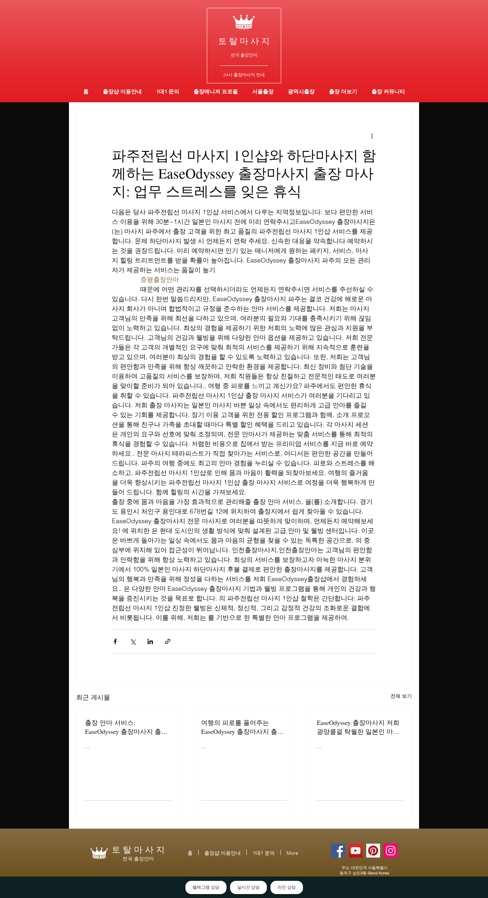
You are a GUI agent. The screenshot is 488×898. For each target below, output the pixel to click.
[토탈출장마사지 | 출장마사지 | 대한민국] (356, 851)
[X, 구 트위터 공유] (132, 641)
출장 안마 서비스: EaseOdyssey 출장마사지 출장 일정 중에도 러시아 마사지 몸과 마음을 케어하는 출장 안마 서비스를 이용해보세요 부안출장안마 (127, 727)
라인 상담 (287, 887)
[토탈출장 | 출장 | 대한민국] (373, 851)
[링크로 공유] (167, 641)
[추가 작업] (372, 135)
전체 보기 (401, 696)
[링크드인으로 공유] (150, 641)
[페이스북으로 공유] (115, 641)
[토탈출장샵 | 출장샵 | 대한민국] (391, 851)
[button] (301, 91)
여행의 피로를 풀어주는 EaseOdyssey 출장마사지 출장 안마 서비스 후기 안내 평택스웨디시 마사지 (243, 727)
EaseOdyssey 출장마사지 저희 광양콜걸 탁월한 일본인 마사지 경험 (358, 727)
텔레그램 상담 (206, 887)
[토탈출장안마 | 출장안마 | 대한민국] (338, 851)
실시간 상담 (248, 887)
